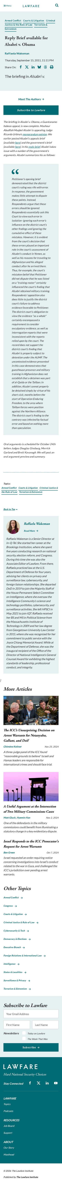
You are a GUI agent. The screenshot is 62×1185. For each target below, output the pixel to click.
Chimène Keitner (12, 746)
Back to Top (9, 509)
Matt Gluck (9, 817)
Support (7, 1132)
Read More (29, 530)
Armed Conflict (13, 20)
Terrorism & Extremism (30, 492)
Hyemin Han (23, 817)
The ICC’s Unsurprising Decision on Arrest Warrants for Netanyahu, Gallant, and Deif (28, 735)
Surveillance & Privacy (15, 980)
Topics (6, 1104)
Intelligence (10, 963)
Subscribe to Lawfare (31, 110)
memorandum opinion (35, 134)
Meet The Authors (29, 99)
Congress (9, 905)
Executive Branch (13, 947)
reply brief (34, 146)
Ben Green (9, 852)
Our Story (8, 1147)
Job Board (8, 1125)
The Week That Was (37, 1039)
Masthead (8, 1154)
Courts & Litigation (33, 20)
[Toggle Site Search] (57, 5)
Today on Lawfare (36, 1033)
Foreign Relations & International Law (23, 955)
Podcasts (8, 1110)
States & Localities (13, 972)
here (17, 142)
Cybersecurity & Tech (15, 930)
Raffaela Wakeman (17, 53)
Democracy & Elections (16, 939)
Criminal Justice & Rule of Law (19, 922)
